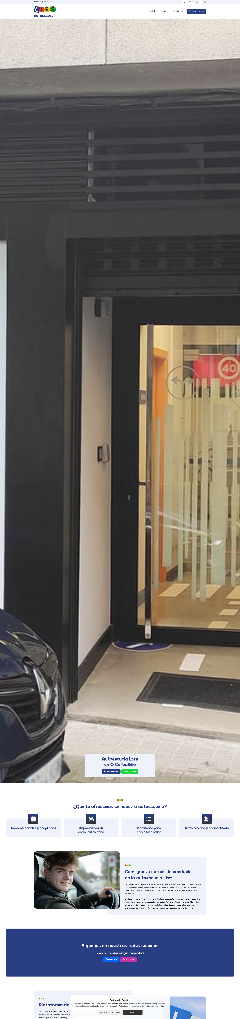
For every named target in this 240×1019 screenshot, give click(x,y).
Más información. (157, 1006)
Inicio (153, 11)
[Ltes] (45, 11)
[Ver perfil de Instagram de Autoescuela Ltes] (204, 1)
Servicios (164, 11)
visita (160, 908)
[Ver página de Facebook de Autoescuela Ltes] (201, 1)
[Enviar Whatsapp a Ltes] (197, 1)
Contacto (178, 11)
